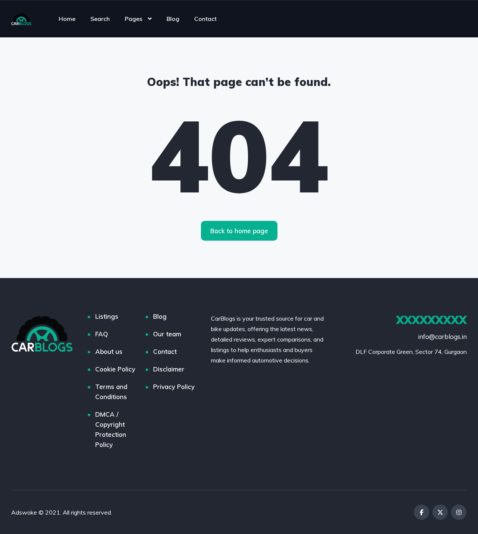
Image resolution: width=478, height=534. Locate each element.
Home (67, 18)
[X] (440, 512)
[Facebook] (421, 512)
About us (108, 351)
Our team (167, 334)
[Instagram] (458, 512)
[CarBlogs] (21, 18)
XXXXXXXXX (431, 320)
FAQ (101, 334)
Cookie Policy (115, 369)
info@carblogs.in (442, 336)
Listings (106, 316)
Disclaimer (168, 369)
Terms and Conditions (111, 392)
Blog (173, 18)
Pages (133, 18)
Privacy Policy (174, 387)
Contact (205, 18)
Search (100, 18)
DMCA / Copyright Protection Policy (110, 429)
